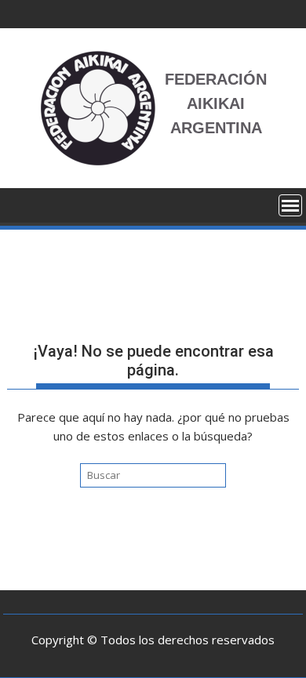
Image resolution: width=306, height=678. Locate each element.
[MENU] (290, 205)
